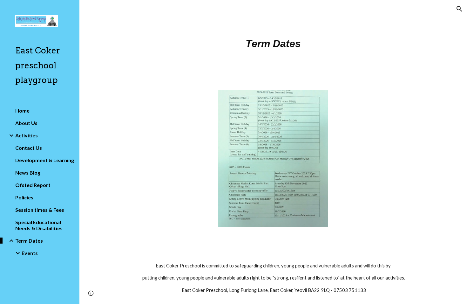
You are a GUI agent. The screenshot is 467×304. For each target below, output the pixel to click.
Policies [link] (24, 197)
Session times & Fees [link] (39, 210)
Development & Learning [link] (44, 160)
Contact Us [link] (28, 148)
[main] (273, 41)
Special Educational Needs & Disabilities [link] (39, 225)
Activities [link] (26, 135)
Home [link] (22, 110)
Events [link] (30, 253)
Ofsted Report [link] (33, 185)
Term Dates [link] (29, 241)
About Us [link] (26, 123)
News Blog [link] (27, 172)
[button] (459, 9)
